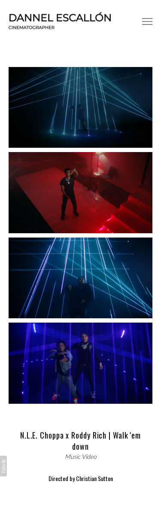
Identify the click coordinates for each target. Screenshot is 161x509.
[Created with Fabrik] (3, 466)
